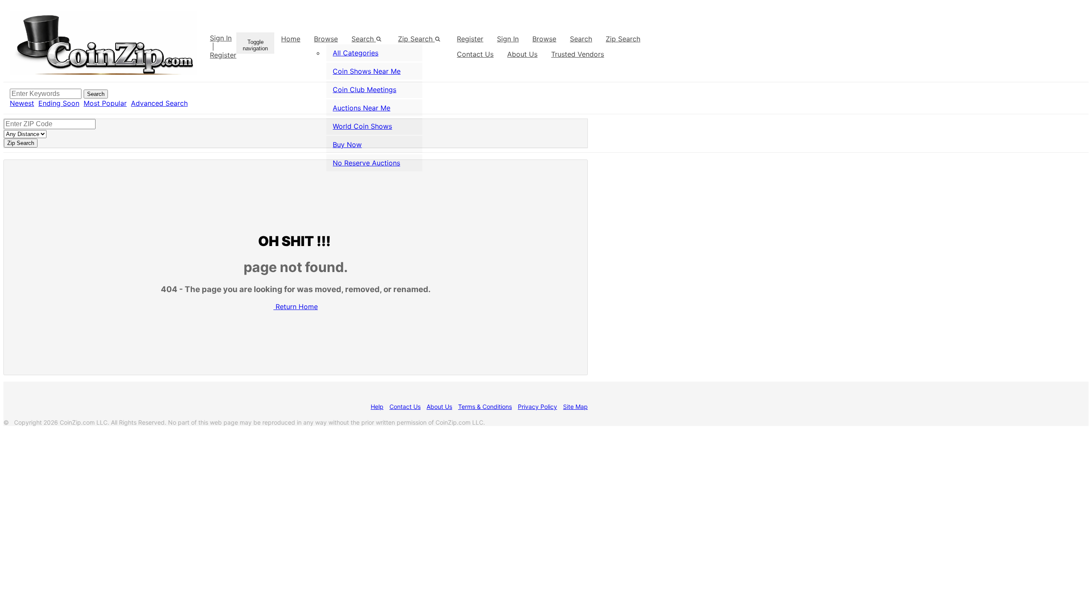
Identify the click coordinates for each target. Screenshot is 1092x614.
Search (581, 39)
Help (377, 406)
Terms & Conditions (485, 406)
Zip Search (416, 39)
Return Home (297, 306)
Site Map (575, 406)
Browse (326, 39)
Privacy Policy (537, 406)
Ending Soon (58, 103)
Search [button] (363, 39)
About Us (439, 406)
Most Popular (105, 103)
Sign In (221, 38)
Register (223, 55)
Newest (22, 103)
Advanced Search (159, 103)
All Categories (355, 53)
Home (290, 39)
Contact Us (405, 406)
